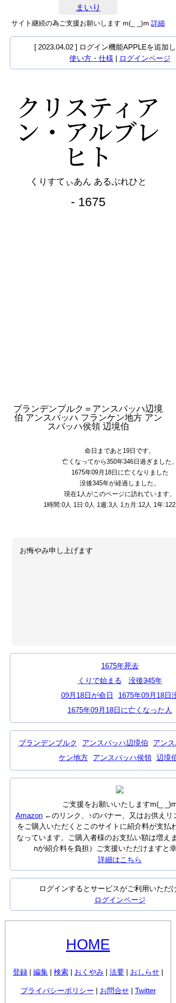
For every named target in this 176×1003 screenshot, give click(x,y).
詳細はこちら (120, 859)
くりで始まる (100, 680)
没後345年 (145, 680)
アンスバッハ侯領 (122, 757)
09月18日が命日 (87, 695)
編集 (40, 972)
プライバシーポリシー (57, 990)
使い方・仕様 (91, 58)
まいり (88, 7)
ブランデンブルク (48, 743)
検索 (61, 972)
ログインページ (145, 58)
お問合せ (114, 990)
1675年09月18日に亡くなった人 (119, 710)
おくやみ (89, 972)
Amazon (29, 815)
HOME (88, 944)
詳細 (158, 23)
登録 (20, 972)
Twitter (145, 990)
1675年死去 (120, 665)
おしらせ (144, 972)
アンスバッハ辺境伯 (115, 743)
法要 (117, 972)
